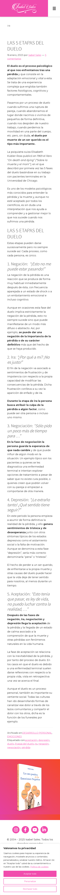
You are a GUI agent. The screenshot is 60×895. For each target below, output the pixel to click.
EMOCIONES (14, 736)
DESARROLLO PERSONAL (37, 733)
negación (43, 744)
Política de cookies (39, 867)
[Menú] (54, 8)
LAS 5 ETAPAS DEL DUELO (25, 46)
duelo (10, 744)
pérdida (26, 747)
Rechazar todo (30, 889)
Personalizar (30, 881)
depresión (44, 740)
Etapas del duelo (24, 744)
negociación (14, 747)
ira (36, 744)
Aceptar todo (30, 874)
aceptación (31, 740)
